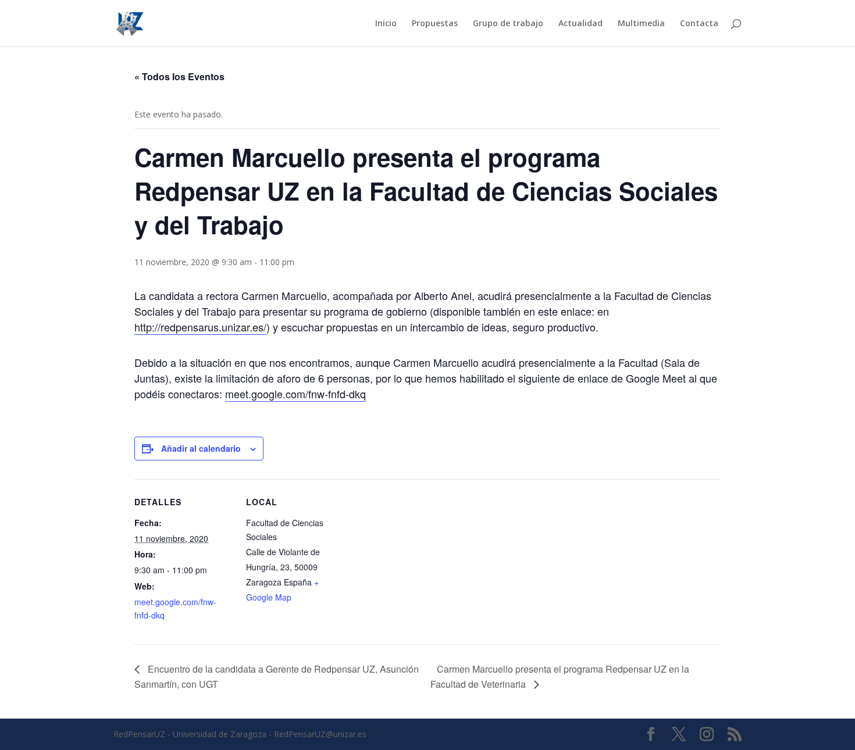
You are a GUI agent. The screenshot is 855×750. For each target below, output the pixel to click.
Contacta (699, 23)
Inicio (386, 23)
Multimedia (641, 23)
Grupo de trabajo (508, 23)
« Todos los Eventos (179, 76)
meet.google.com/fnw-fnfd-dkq (295, 393)
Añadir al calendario (201, 448)
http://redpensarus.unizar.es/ (200, 326)
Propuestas (435, 23)
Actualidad (580, 23)
